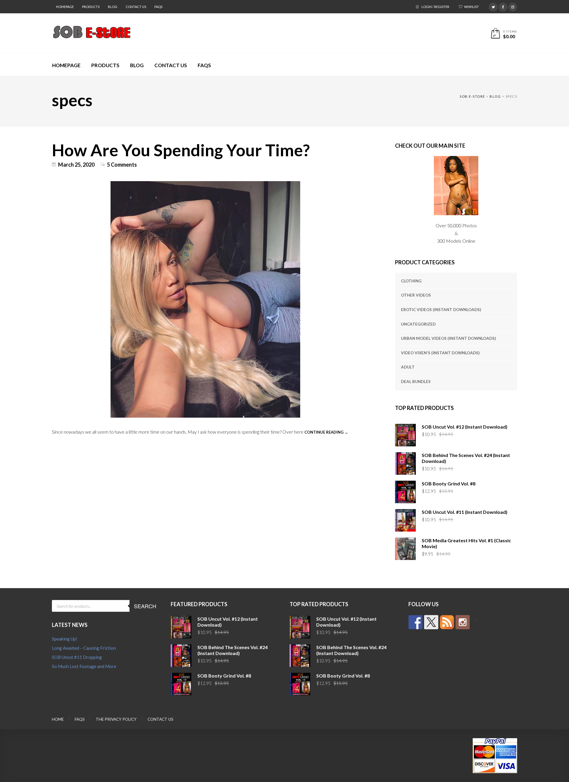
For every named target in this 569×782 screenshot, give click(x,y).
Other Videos (416, 295)
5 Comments (122, 164)
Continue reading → (326, 432)
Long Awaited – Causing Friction (84, 648)
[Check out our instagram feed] (462, 622)
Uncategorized (418, 324)
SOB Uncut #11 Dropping (77, 657)
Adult (408, 367)
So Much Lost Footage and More (84, 666)
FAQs (158, 7)
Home (58, 719)
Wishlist (471, 7)
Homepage (65, 7)
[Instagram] (512, 6)
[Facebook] (502, 6)
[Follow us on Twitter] (431, 622)
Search (145, 606)
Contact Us (136, 7)
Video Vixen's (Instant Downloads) (440, 352)
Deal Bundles (416, 381)
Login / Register (435, 7)
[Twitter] (493, 6)
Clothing (411, 281)
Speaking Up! (64, 638)
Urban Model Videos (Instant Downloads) (448, 338)
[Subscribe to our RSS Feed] (447, 622)
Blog (112, 7)
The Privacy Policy (116, 719)
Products (91, 7)
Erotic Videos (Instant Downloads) (441, 309)
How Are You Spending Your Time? (181, 150)
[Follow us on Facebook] (415, 622)
